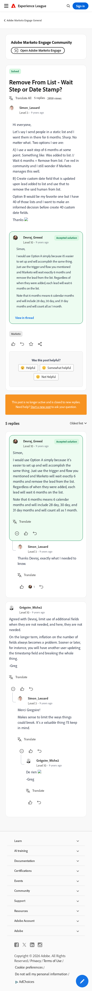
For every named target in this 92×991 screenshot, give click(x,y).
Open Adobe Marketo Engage (40, 50)
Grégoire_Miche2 (30, 607)
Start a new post (41, 407)
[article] (46, 488)
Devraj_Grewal (33, 237)
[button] (23, 98)
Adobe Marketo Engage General (24, 20)
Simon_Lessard (29, 108)
